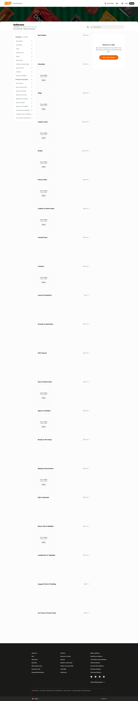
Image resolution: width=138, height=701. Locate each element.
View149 (85, 122)
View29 (85, 179)
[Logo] (8, 3)
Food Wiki (63, 669)
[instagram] (100, 677)
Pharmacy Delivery (95, 672)
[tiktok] (104, 677)
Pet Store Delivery (95, 669)
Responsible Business (38, 672)
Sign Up (132, 3)
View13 (85, 324)
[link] (24, 41)
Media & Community (66, 663)
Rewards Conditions (86, 690)
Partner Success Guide (66, 666)
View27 (85, 382)
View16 (85, 237)
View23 (85, 266)
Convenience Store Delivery (98, 659)
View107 (85, 151)
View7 (86, 295)
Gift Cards (34, 659)
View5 (86, 584)
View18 (85, 353)
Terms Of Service (35, 690)
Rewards (34, 663)
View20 (85, 411)
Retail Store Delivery (96, 656)
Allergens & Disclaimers (29, 28)
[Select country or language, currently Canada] (116, 3)
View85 (85, 64)
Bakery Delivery (94, 653)
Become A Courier (65, 656)
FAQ (33, 656)
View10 (85, 497)
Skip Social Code (50, 690)
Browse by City (36, 669)
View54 (85, 208)
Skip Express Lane (37, 666)
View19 (85, 35)
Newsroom (63, 672)
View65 (85, 93)
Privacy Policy (43, 690)
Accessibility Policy (59, 690)
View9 (86, 613)
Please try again (43, 76)
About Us (34, 653)
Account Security (67, 690)
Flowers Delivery (95, 663)
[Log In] (122, 3)
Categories (18, 37)
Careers (62, 659)
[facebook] (96, 677)
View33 (85, 526)
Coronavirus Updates (76, 690)
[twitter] (91, 677)
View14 (85, 555)
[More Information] (87, 27)
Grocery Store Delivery (96, 666)
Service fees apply (18, 28)
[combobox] (108, 27)
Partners (62, 653)
